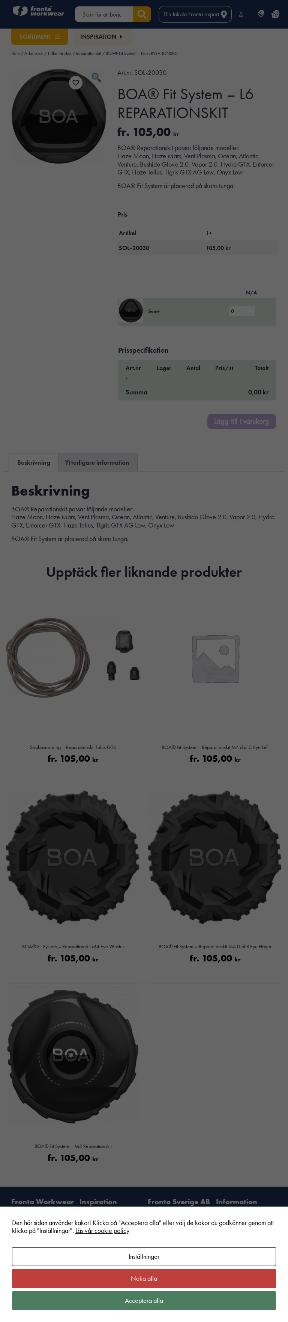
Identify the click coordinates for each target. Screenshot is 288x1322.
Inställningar (144, 1256)
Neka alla (144, 1278)
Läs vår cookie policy (102, 1230)
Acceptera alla (144, 1300)
